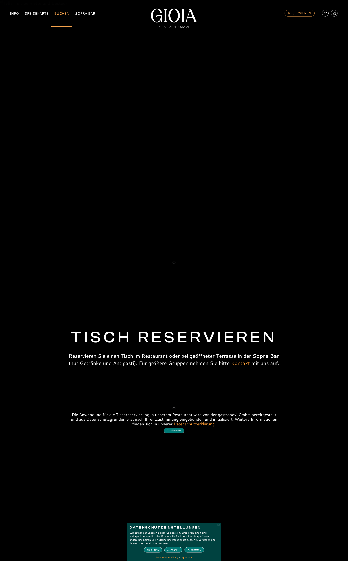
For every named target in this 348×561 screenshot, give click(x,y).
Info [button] (14, 13)
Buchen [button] (61, 13)
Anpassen (173, 550)
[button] (300, 13)
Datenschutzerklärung (194, 424)
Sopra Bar (85, 13)
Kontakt (240, 363)
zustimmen (174, 430)
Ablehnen (153, 550)
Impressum (186, 557)
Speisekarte (36, 13)
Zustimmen (194, 550)
